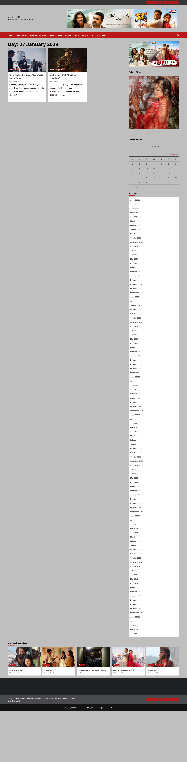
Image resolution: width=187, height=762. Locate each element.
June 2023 (134, 360)
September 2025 (136, 267)
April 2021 (134, 457)
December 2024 (136, 305)
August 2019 (135, 541)
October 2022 (135, 394)
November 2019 (136, 528)
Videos (76, 35)
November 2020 (136, 478)
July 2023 (133, 356)
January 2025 (135, 301)
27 (169, 203)
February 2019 (135, 566)
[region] (154, 106)
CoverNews (106, 733)
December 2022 (136, 385)
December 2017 (136, 625)
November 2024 (136, 309)
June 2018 (134, 600)
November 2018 (136, 579)
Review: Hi (48, 695)
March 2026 (134, 246)
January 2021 (135, 469)
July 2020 (133, 495)
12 (161, 194)
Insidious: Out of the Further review (92, 695)
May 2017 (134, 655)
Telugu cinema (55, 35)
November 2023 (136, 339)
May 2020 (134, 503)
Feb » (136, 212)
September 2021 (136, 436)
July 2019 (133, 545)
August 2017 (135, 642)
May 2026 (134, 238)
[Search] (178, 35)
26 (161, 203)
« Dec (131, 212)
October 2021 (135, 431)
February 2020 (135, 516)
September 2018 (136, 587)
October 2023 (135, 343)
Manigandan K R (15, 81)
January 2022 (135, 423)
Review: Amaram (15, 695)
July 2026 (133, 229)
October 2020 (135, 482)
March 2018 (134, 613)
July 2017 (133, 646)
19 (161, 198)
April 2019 (134, 558)
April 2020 (134, 507)
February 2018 (135, 617)
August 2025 (135, 271)
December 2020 (136, 474)
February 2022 (135, 419)
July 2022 (133, 406)
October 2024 (135, 314)
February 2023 (135, 377)
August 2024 (135, 322)
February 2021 (135, 465)
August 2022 (135, 402)
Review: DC (152, 695)
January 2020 (135, 520)
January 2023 (135, 381)
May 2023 (134, 364)
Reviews (85, 35)
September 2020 (136, 486)
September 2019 (136, 537)
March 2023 (134, 372)
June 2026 (134, 234)
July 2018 (133, 596)
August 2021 (135, 440)
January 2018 (135, 621)
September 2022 (136, 398)
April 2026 (134, 242)
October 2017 (135, 634)
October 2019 (135, 533)
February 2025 (135, 297)
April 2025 (134, 288)
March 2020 (134, 511)
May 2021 (134, 453)
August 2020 (135, 490)
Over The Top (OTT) (100, 35)
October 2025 (135, 263)
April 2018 (134, 608)
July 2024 (133, 326)
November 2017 (136, 629)
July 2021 (133, 444)
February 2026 (135, 250)
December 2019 (136, 524)
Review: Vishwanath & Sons (123, 695)
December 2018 (136, 575)
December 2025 (136, 259)
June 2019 (134, 549)
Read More (12, 99)
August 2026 (135, 225)
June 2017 (134, 650)
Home (10, 35)
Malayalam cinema (38, 35)
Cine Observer (14, 16)
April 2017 (134, 659)
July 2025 (133, 276)
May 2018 (134, 604)
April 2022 (134, 415)
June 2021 (134, 448)
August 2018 (135, 591)
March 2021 (134, 461)
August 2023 (135, 351)
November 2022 (136, 389)
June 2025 (134, 280)
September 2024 (136, 318)
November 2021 (136, 427)
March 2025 (134, 292)
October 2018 (135, 583)
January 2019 (135, 570)
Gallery (68, 35)
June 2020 (134, 499)
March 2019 (134, 562)
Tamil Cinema (21, 35)
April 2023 (134, 368)
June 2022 (134, 410)
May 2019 (134, 554)
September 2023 (136, 347)
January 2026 (135, 255)
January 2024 (135, 330)
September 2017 (136, 638)
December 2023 (136, 335)
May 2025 (134, 284)
